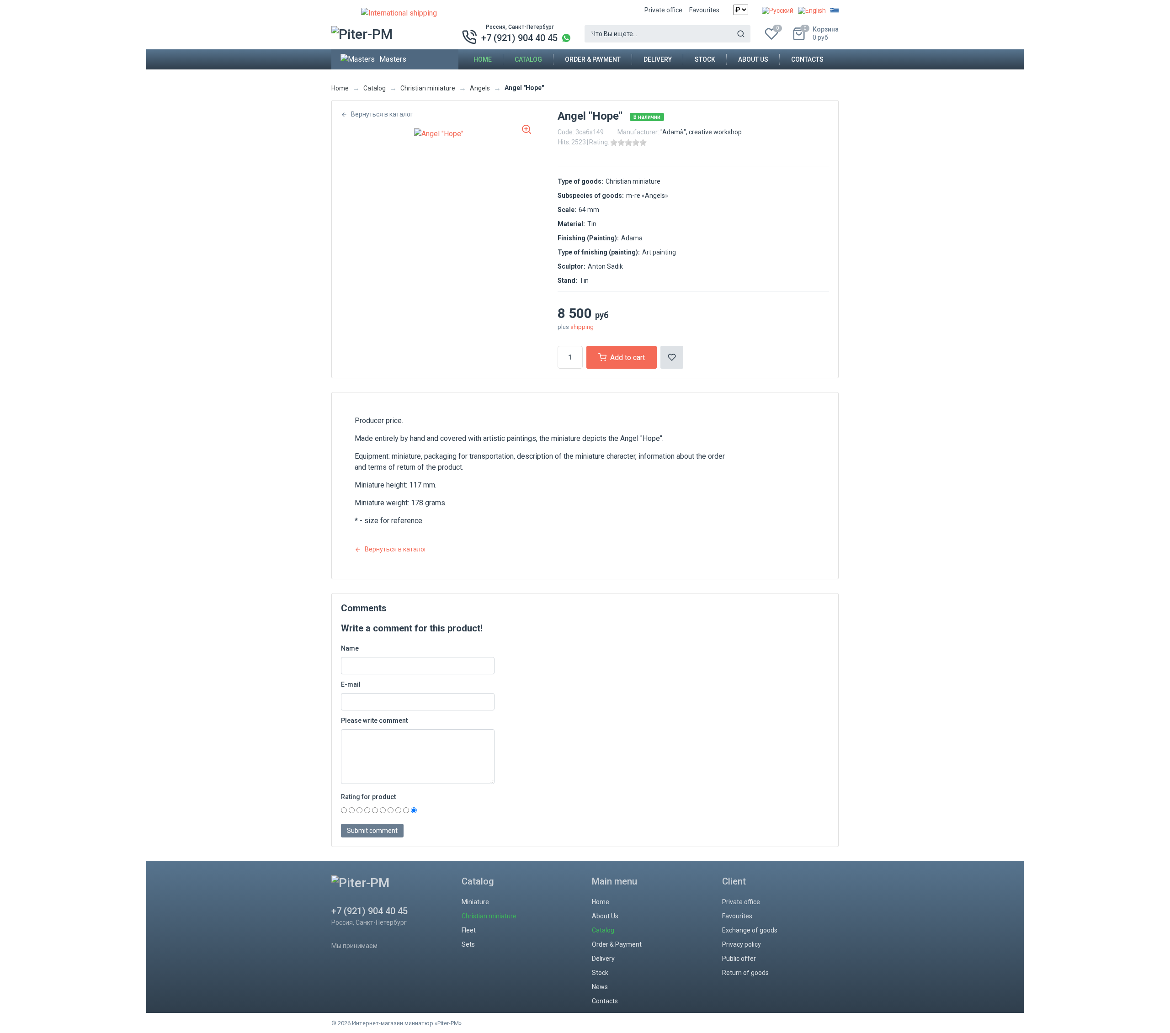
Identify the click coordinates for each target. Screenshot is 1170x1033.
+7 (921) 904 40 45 (519, 37)
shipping (582, 326)
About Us (753, 59)
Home (482, 59)
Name (350, 648)
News (600, 987)
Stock (705, 59)
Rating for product (368, 796)
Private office (663, 10)
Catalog (528, 59)
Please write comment (374, 720)
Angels (480, 88)
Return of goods (745, 972)
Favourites (704, 10)
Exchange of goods (749, 930)
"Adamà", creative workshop (701, 132)
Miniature (475, 902)
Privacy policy (741, 944)
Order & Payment (593, 59)
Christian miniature (427, 88)
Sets (468, 944)
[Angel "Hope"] (439, 133)
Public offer (739, 958)
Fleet (469, 930)
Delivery (658, 59)
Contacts (807, 59)
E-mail (351, 684)
